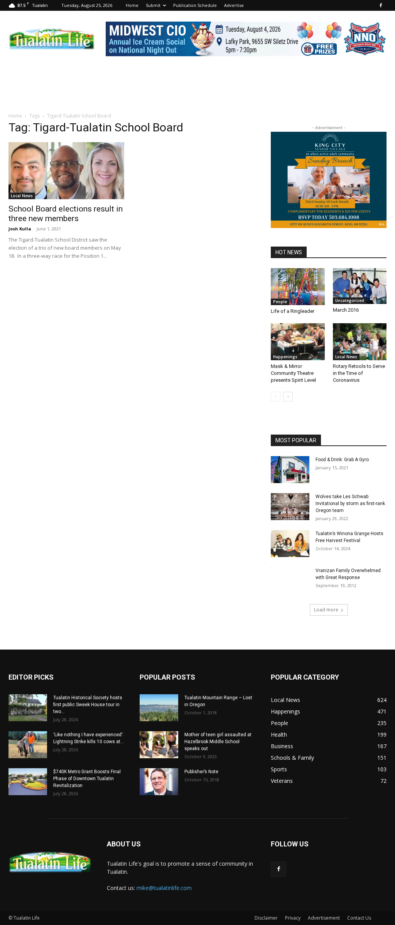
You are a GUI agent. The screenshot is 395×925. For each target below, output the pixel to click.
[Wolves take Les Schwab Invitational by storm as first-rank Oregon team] (290, 506)
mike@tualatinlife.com (164, 887)
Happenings (285, 356)
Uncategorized (349, 300)
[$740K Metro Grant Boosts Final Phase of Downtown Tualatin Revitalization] (27, 781)
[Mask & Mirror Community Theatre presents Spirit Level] (298, 341)
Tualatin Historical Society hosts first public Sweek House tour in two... (87, 704)
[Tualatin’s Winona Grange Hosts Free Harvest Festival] (290, 543)
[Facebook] (381, 5)
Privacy (292, 918)
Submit (153, 5)
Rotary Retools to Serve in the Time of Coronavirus (359, 373)
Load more (326, 609)
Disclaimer (266, 918)
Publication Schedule (195, 5)
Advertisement (324, 918)
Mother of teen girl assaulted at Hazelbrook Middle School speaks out (218, 741)
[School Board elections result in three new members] (66, 170)
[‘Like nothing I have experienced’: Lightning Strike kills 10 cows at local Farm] (27, 744)
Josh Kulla (19, 229)
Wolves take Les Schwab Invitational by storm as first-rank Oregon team (350, 503)
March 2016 (346, 310)
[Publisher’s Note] (159, 781)
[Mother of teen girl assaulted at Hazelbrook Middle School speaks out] (159, 744)
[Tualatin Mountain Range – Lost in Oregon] (159, 707)
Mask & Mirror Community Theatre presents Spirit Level (294, 373)
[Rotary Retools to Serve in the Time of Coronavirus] (360, 341)
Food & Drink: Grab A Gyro (342, 459)
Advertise (234, 5)
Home (132, 5)
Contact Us (359, 918)
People (280, 301)
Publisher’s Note (201, 771)
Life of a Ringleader (292, 311)
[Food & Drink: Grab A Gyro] (290, 469)
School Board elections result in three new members (65, 213)
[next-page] (288, 396)
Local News (22, 195)
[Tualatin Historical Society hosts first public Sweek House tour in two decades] (27, 707)
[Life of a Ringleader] (298, 286)
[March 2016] (360, 286)
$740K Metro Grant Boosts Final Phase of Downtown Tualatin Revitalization (87, 778)
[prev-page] (275, 396)
